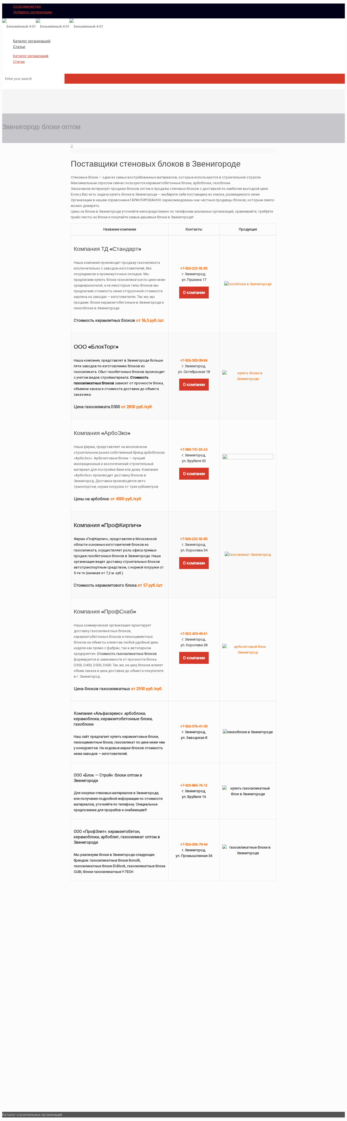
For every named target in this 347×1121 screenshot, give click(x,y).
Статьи (19, 62)
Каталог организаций (30, 56)
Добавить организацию (32, 12)
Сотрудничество (27, 6)
